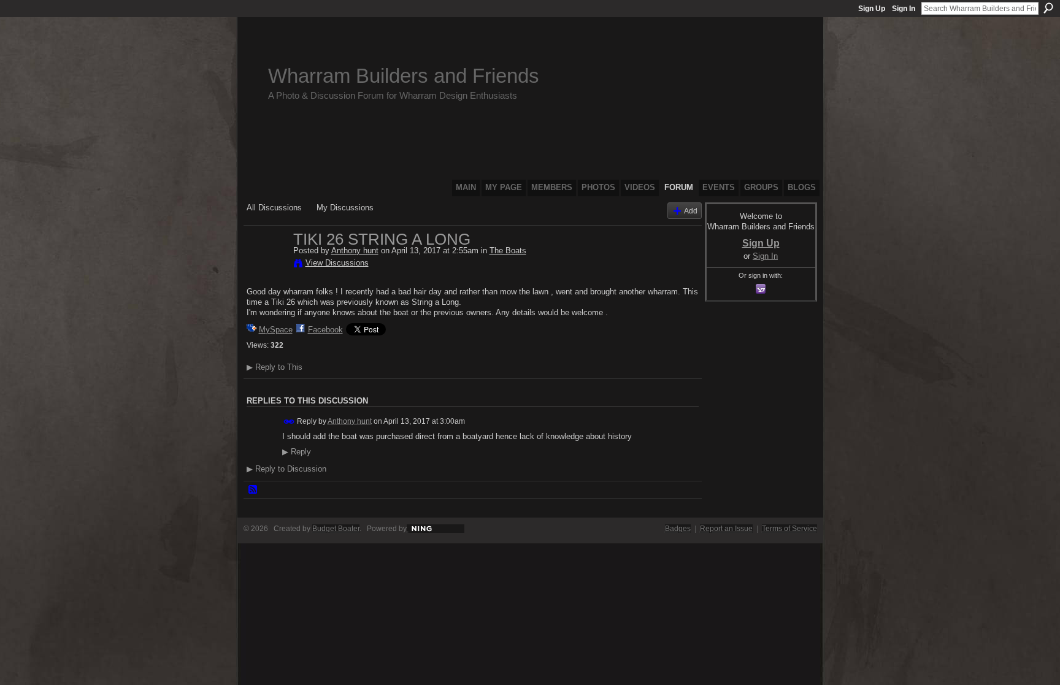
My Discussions (345, 207)
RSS (253, 490)
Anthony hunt (354, 250)
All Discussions (274, 207)
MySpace (276, 329)
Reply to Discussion (286, 468)
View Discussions (337, 262)
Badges (678, 528)
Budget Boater (335, 528)
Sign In (903, 8)
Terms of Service (789, 528)
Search (1048, 7)
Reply (296, 452)
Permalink (289, 421)
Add (690, 211)
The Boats (508, 250)
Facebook (325, 329)
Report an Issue (726, 528)
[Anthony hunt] (266, 265)
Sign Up (871, 8)
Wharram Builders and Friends (403, 75)
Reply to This (274, 367)
